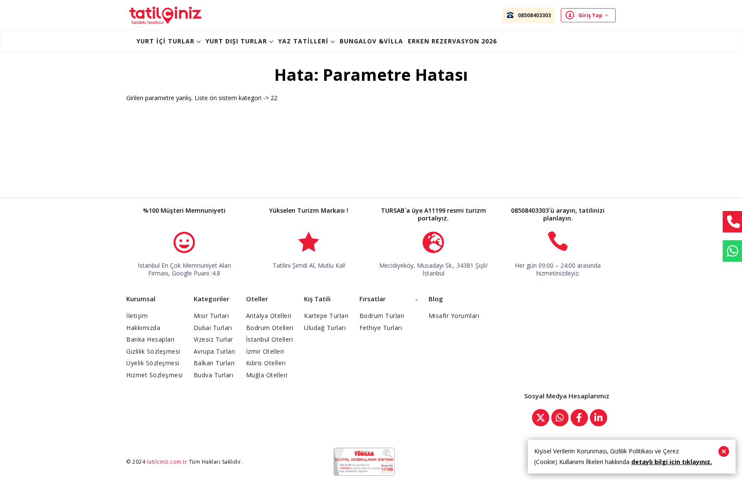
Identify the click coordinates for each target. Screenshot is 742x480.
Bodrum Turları (381, 316)
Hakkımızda (143, 328)
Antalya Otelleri (269, 316)
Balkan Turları (214, 363)
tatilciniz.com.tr (167, 461)
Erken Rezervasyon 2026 (452, 41)
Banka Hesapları (150, 339)
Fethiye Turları (380, 328)
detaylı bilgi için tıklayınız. (671, 462)
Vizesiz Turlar (213, 339)
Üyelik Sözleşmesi (152, 363)
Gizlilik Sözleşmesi (153, 351)
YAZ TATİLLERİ (303, 41)
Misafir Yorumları (454, 316)
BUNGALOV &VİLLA (371, 41)
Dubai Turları (213, 328)
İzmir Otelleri (265, 351)
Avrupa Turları (214, 351)
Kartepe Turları (326, 316)
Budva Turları (214, 375)
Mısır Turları (211, 316)
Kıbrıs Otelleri (266, 363)
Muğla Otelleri (267, 375)
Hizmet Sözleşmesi (154, 375)
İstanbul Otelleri (269, 339)
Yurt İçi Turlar (166, 41)
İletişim (137, 316)
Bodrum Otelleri (270, 328)
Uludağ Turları (325, 328)
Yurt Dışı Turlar (236, 41)
